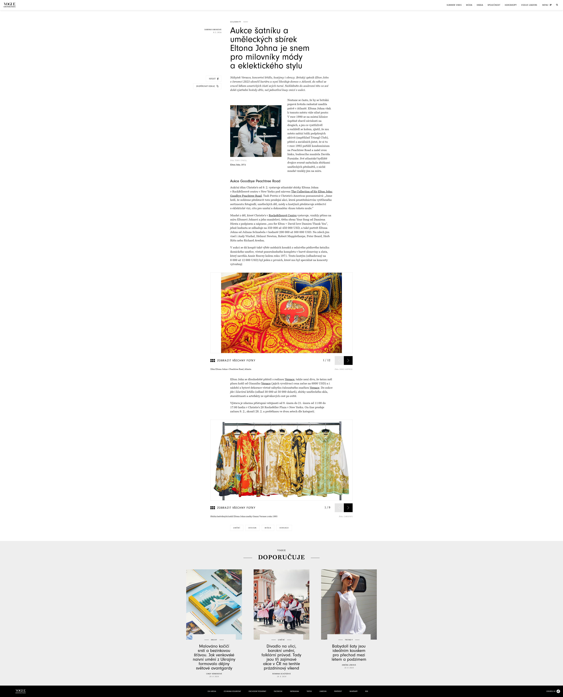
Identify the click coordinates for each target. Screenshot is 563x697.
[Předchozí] (339, 360)
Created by (551, 691)
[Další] (348, 360)
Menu (545, 5)
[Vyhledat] (557, 5)
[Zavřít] (560, 694)
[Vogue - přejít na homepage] (9, 4)
